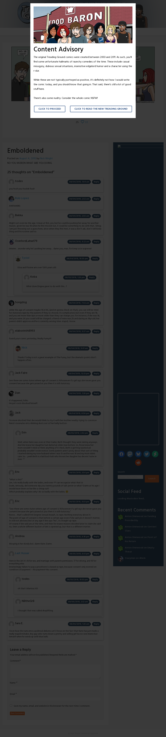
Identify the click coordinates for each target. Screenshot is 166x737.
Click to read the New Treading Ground (101, 109)
